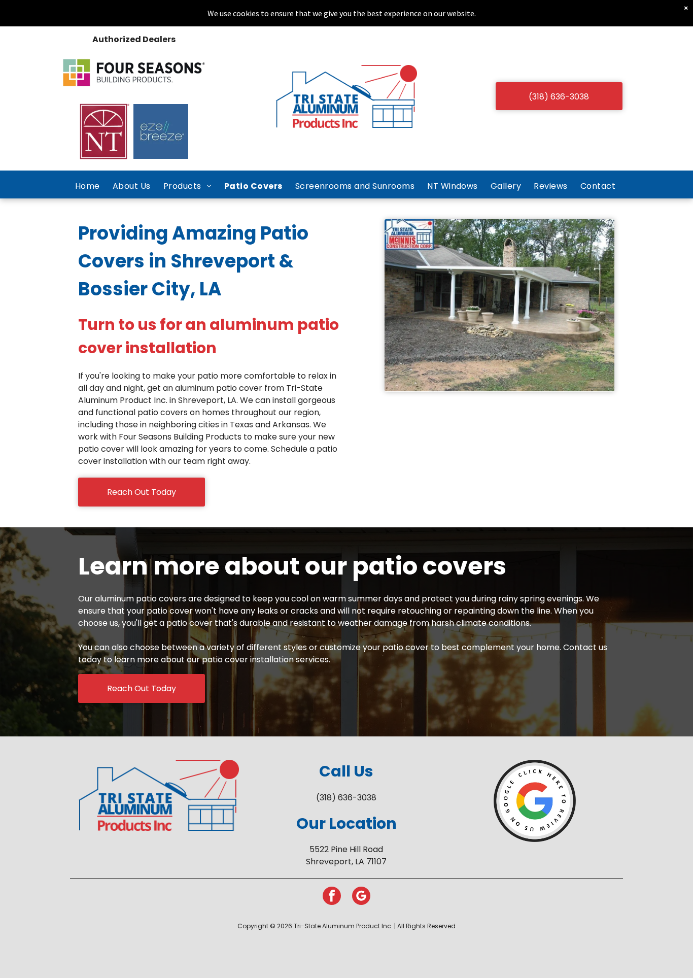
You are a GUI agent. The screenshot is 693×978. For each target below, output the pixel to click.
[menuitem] (89, 186)
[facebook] (332, 897)
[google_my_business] (361, 897)
